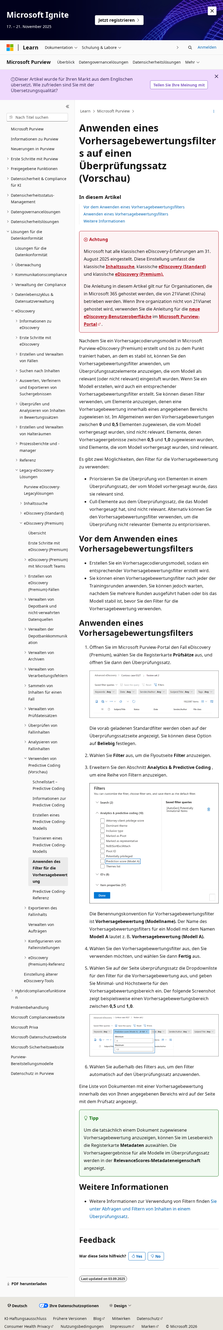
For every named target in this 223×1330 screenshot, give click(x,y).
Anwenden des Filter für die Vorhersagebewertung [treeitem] (50, 871)
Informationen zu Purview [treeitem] (34, 139)
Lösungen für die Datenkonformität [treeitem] (31, 252)
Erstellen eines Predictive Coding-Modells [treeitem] (49, 821)
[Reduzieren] (67, 106)
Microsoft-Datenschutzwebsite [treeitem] (38, 1037)
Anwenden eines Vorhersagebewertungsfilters (125, 214)
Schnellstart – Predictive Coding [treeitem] (49, 785)
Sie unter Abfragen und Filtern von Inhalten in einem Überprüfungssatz (153, 1208)
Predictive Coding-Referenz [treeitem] (49, 895)
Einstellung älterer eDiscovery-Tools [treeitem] (41, 978)
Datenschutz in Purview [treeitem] (32, 1073)
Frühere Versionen (70, 1318)
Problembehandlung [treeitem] (30, 1007)
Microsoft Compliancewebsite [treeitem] (38, 1017)
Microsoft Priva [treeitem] (24, 1027)
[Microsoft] (10, 47)
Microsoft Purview (113, 111)
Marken (148, 1326)
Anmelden (207, 47)
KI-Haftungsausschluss (25, 1318)
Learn (85, 111)
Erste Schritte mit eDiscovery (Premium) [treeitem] (48, 546)
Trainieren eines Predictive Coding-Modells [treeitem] (49, 844)
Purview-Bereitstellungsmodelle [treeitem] (32, 1060)
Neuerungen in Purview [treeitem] (32, 148)
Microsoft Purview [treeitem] (27, 129)
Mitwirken (121, 1318)
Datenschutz (148, 1318)
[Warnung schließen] (212, 11)
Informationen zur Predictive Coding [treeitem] (49, 802)
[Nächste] (177, 47)
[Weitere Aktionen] (214, 111)
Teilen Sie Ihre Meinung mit (179, 84)
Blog (97, 1318)
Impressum (120, 1326)
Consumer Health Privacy (27, 1326)
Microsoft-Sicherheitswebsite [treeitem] (37, 1047)
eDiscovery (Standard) (182, 267)
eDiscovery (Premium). (139, 274)
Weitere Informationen (104, 221)
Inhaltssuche (120, 267)
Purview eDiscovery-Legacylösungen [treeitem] (42, 490)
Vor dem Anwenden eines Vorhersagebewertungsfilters (134, 206)
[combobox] (37, 117)
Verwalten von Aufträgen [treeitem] (41, 928)
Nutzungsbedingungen (82, 1326)
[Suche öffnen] (190, 47)
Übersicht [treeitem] (37, 533)
